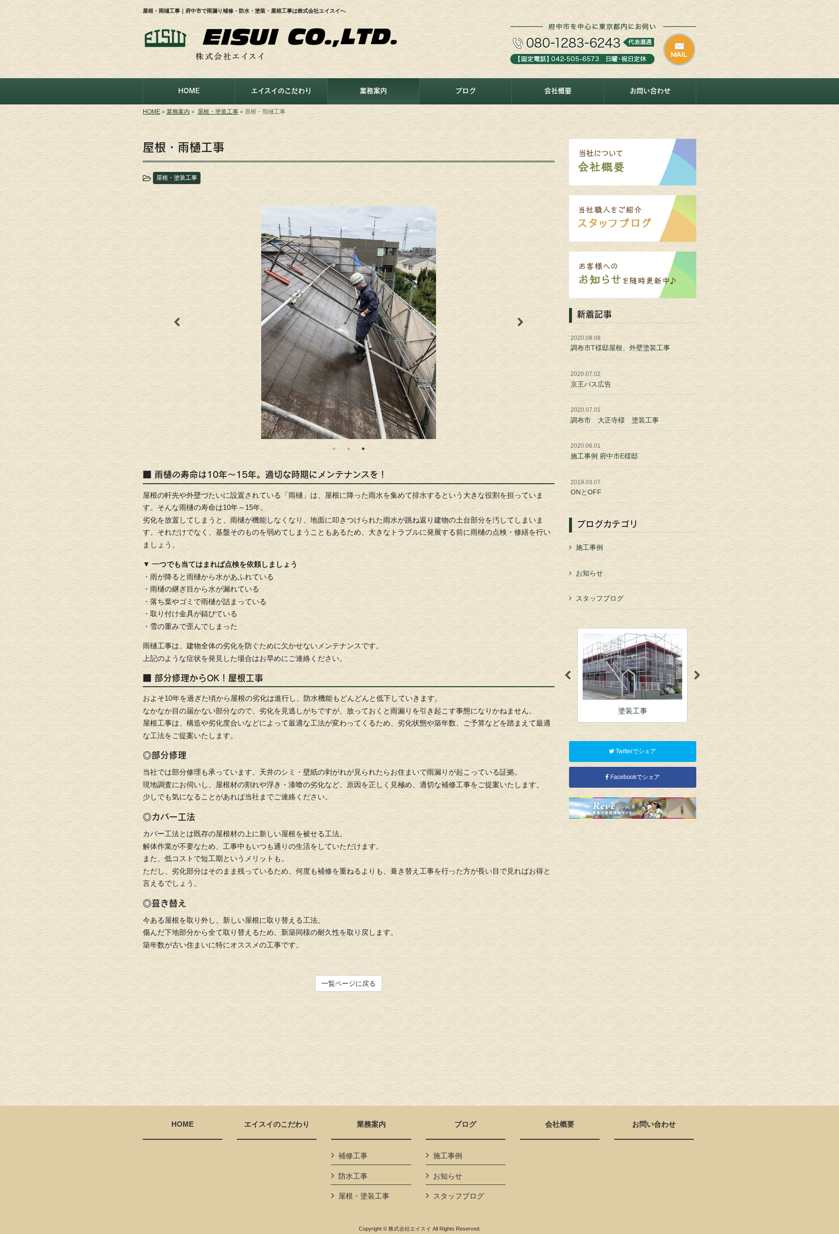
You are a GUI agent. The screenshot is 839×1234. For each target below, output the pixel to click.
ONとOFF (586, 487)
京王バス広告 (591, 379)
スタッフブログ (599, 598)
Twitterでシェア (635, 751)
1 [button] (334, 449)
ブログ (465, 1124)
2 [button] (348, 449)
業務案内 (178, 111)
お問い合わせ (654, 1124)
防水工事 (353, 1176)
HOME (151, 111)
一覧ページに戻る (348, 983)
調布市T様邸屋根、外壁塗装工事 (620, 343)
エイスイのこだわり (277, 1124)
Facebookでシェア (634, 777)
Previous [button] (177, 322)
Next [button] (520, 322)
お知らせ (589, 573)
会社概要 (559, 1124)
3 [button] (363, 449)
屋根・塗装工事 (218, 111)
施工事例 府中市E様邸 (604, 451)
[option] (348, 322)
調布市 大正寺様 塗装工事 (615, 415)
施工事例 (589, 547)
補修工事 (353, 1155)
